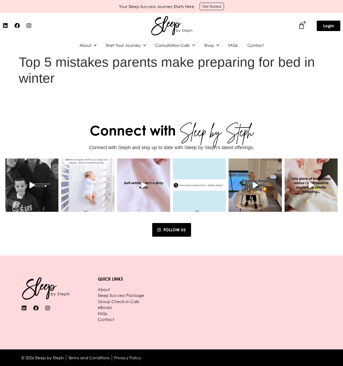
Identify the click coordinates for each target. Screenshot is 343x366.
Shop (209, 45)
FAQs (233, 45)
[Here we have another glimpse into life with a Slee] (255, 185)
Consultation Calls (172, 45)
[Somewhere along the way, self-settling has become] (143, 185)
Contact (255, 45)
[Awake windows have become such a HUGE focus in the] (311, 185)
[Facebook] (17, 25)
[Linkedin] (5, 25)
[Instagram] (29, 25)
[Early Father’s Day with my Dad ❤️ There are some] (31, 185)
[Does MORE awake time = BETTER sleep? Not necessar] (199, 185)
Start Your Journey (123, 45)
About (85, 45)
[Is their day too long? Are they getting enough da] (87, 185)
